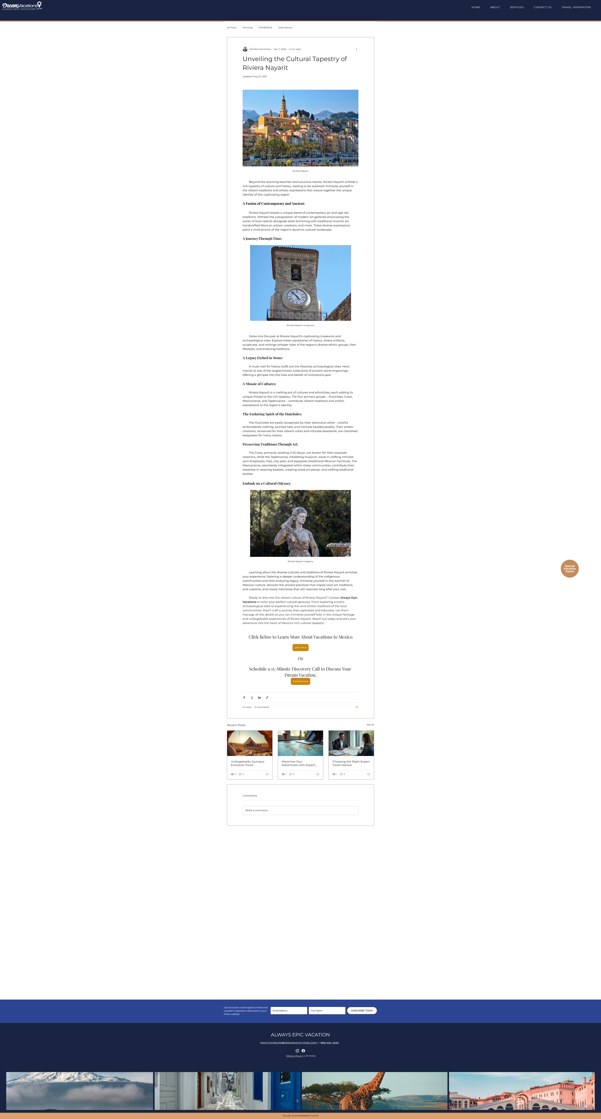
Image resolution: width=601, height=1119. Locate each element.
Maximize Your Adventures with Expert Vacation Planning (298, 763)
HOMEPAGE (265, 27)
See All (370, 724)
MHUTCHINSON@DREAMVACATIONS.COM (288, 1042)
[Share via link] (267, 697)
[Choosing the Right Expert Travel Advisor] (351, 743)
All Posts (231, 27)
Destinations (285, 27)
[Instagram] (297, 1051)
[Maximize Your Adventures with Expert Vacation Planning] (300, 743)
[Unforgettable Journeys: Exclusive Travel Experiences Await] (249, 743)
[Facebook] (303, 1051)
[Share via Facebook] (244, 697)
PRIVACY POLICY (294, 1056)
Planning (248, 27)
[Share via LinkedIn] (259, 697)
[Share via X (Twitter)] (251, 697)
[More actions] (356, 49)
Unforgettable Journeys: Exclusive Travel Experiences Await (248, 763)
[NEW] (570, 569)
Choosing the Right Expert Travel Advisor (351, 763)
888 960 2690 (330, 1042)
